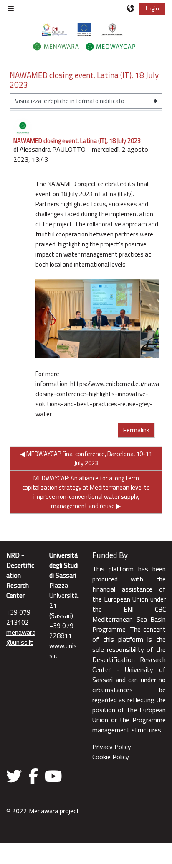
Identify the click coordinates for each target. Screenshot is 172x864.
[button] (131, 8)
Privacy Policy (111, 747)
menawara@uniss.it (20, 637)
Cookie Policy (110, 757)
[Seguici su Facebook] (33, 776)
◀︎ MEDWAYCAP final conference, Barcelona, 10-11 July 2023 (86, 458)
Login (152, 8)
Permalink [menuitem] (136, 430)
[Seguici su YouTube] (53, 776)
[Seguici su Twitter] (15, 776)
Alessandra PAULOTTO (53, 149)
